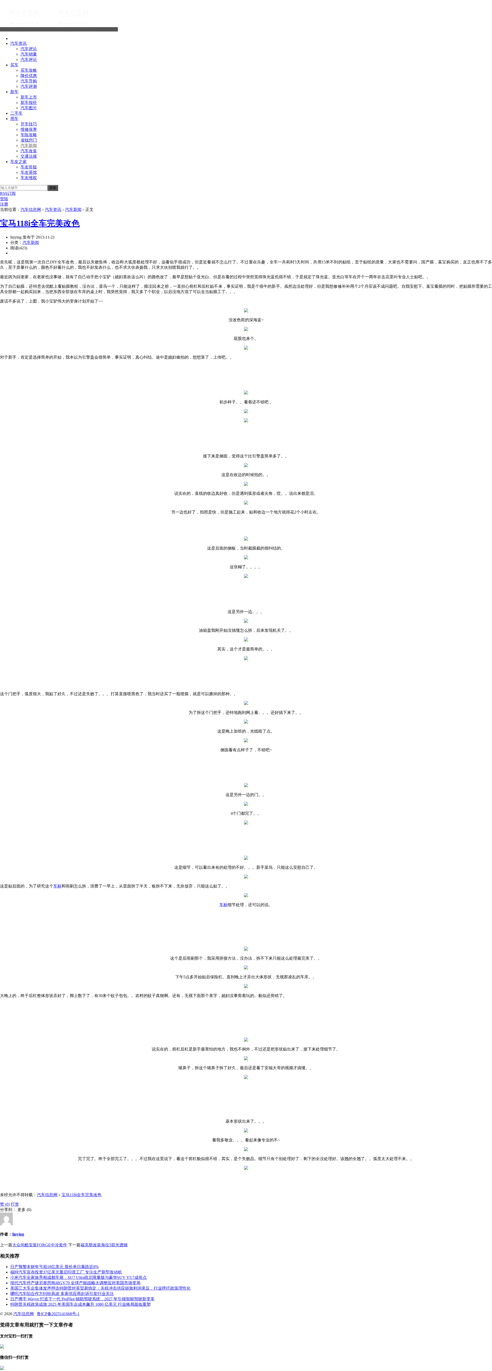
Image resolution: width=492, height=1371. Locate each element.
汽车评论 (28, 49)
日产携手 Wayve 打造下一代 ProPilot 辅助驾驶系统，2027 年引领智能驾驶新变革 (82, 1299)
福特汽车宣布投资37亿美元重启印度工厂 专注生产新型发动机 (66, 1272)
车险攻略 (28, 135)
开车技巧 (28, 124)
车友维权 (28, 178)
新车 (14, 92)
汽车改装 (28, 151)
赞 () (5, 1204)
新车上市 (28, 97)
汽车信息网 (107, 29)
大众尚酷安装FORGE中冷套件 (39, 1245)
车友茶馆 (28, 172)
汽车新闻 (28, 145)
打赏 (15, 1204)
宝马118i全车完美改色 (40, 223)
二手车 (16, 113)
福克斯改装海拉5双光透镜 (104, 1245)
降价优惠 (28, 75)
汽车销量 (28, 54)
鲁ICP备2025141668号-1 (58, 1314)
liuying (18, 1234)
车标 (57, 886)
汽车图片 (28, 108)
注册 (4, 204)
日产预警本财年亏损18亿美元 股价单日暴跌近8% (54, 1267)
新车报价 (28, 102)
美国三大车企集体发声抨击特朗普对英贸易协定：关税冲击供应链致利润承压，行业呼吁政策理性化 (100, 1288)
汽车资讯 (18, 43)
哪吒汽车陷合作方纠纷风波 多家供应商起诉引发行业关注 (62, 1293)
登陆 (4, 199)
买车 (14, 65)
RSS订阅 (8, 193)
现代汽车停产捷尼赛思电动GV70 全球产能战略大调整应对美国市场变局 (75, 1283)
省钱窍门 (28, 140)
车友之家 (18, 161)
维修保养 (28, 129)
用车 (14, 118)
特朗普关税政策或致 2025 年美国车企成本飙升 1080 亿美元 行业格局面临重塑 (80, 1304)
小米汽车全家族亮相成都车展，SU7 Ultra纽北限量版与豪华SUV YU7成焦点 (78, 1277)
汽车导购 (28, 81)
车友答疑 (28, 167)
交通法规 (28, 156)
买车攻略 (28, 70)
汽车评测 (28, 86)
